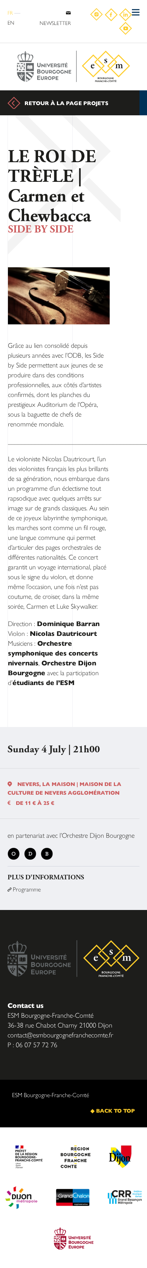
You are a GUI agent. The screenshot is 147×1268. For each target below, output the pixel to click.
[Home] (73, 66)
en (11, 22)
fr (10, 12)
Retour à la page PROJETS (66, 103)
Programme (24, 889)
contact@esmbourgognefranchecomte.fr (60, 1034)
